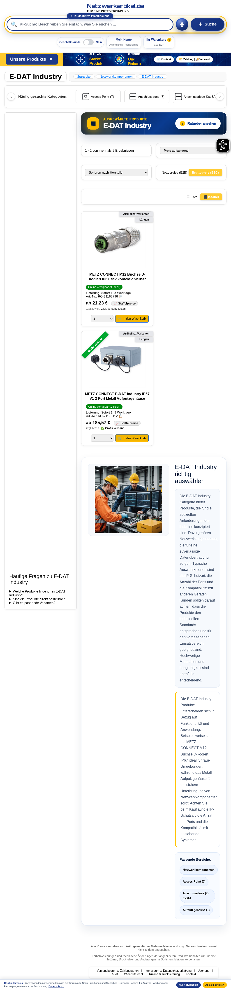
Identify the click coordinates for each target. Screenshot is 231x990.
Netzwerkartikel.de (115, 8)
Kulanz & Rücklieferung (164, 974)
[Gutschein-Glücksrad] (119, 59)
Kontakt (191, 974)
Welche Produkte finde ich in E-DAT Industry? (37, 593)
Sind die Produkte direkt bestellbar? (39, 599)
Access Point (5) (194, 881)
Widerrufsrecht (133, 974)
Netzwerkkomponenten (199, 869)
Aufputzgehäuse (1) (196, 910)
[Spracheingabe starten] (182, 24)
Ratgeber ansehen (199, 123)
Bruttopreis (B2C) (205, 172)
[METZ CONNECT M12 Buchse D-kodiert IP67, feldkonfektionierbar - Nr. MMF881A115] (117, 240)
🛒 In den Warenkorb (132, 318)
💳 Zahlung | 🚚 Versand (194, 59)
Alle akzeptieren (214, 984)
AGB (115, 974)
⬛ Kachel (211, 197)
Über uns (203, 970)
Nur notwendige (188, 984)
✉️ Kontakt (164, 59)
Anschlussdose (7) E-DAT (195, 896)
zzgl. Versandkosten (113, 308)
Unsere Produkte (31, 59)
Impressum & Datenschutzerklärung (168, 970)
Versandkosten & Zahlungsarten (118, 970)
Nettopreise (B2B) (175, 172)
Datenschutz (56, 986)
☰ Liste (192, 197)
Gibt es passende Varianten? (34, 603)
